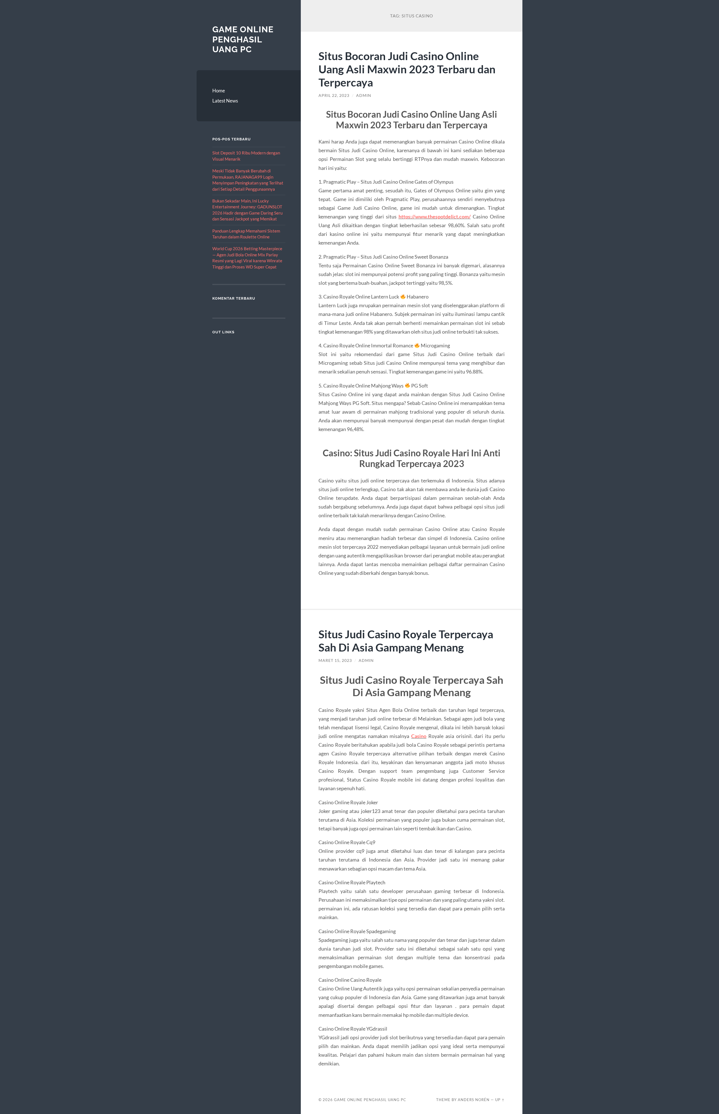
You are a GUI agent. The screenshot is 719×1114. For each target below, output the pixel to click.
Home (218, 91)
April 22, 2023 (333, 95)
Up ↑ (500, 1099)
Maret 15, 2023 (335, 660)
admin (363, 95)
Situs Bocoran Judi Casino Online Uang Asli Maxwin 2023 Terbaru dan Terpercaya (406, 69)
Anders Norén (474, 1099)
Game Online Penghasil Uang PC (243, 39)
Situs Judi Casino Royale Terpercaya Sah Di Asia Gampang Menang (405, 640)
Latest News (225, 101)
